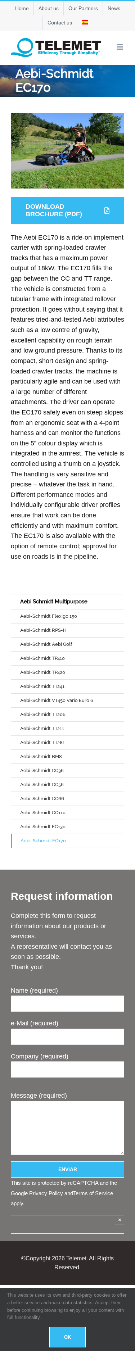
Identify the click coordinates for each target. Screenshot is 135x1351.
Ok (67, 1337)
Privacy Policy (46, 1193)
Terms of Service (93, 1193)
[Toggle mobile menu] (120, 47)
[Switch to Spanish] (85, 22)
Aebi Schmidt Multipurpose (53, 601)
